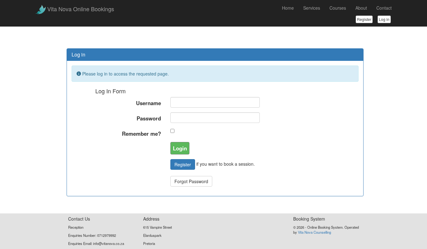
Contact (384, 8)
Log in (384, 19)
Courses (337, 8)
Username (148, 103)
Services (311, 8)
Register (364, 19)
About (361, 8)
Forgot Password (191, 181)
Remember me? (141, 133)
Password (149, 118)
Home (288, 8)
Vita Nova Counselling (314, 232)
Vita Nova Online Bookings (80, 9)
